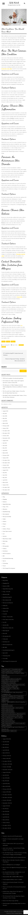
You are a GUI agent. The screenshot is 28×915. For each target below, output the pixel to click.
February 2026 (6, 425)
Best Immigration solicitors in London (11, 678)
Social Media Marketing (8, 558)
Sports (4, 560)
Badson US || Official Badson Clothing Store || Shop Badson (13, 674)
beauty (3, 341)
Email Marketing (6, 511)
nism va (19, 715)
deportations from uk (18, 684)
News (4, 543)
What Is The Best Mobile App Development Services (14, 857)
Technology (5, 563)
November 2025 (6, 433)
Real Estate (5, 551)
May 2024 (5, 477)
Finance (4, 524)
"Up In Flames (6, 669)
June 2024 (5, 475)
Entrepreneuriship (7, 516)
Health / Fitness (6, 528)
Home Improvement (7, 531)
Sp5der (13, 731)
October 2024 (6, 465)
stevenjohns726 (6, 345)
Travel (4, 565)
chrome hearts (14, 680)
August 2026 (5, 411)
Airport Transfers (7, 671)
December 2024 (6, 460)
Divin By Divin (6, 686)
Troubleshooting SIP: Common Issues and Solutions (13, 354)
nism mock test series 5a (8, 713)
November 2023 (6, 489)
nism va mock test (7, 719)
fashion (15, 688)
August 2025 (5, 440)
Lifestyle (5, 536)
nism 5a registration (7, 709)
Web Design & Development (9, 568)
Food (4, 526)
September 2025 (6, 438)
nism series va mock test (8, 715)
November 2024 (6, 462)
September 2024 (6, 467)
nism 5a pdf (19, 707)
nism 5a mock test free (8, 707)
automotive (17, 671)
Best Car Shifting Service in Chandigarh (11, 864)
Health (8, 341)
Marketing (5, 541)
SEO (4, 556)
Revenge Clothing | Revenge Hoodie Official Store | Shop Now (13, 728)
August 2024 (5, 470)
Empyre (14, 686)
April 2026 (5, 420)
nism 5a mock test (7, 705)
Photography (6, 546)
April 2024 (5, 480)
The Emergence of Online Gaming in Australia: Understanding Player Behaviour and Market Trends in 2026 (15, 386)
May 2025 (5, 448)
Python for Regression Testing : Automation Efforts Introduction (15, 359)
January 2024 (5, 485)
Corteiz (12, 682)
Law (4, 533)
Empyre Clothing (6, 688)
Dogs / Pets (5, 506)
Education (5, 509)
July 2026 (5, 413)
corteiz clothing (6, 684)
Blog (4, 496)
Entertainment (6, 514)
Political (4, 548)
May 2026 (5, 418)
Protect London (20, 723)
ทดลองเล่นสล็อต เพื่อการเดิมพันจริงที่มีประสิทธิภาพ (13, 876)
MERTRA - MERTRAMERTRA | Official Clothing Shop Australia (13, 702)
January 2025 (5, 457)
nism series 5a (21, 713)
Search (4, 367)
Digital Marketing (7, 504)
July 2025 (5, 443)
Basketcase (5, 676)
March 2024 (5, 482)
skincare (13, 341)
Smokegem (5, 731)
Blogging (5, 499)
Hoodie (20, 696)
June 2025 (5, 445)
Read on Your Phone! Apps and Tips (11, 900)
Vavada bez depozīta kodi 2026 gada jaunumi (12, 836)
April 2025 (5, 450)
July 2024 (5, 472)
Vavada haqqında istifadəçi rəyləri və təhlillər (12, 879)
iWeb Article (14, 2)
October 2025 (6, 435)
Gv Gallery (5, 690)
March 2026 (5, 423)
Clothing (5, 682)
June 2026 (5, 416)
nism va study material (8, 723)
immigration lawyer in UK (8, 698)
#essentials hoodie (17, 669)
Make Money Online (7, 538)
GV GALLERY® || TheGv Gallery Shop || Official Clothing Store (12, 693)
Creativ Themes (18, 913)
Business (5, 501)
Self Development (7, 553)
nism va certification (7, 717)
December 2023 (6, 487)
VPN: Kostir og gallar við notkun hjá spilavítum (13, 378)
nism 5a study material (8, 711)
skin (21, 325)
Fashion (4, 521)
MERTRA (5, 700)
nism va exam (18, 717)
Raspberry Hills (6, 725)
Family (4, 519)
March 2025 (5, 452)
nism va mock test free (8, 721)
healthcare (12, 696)
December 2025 (6, 430)
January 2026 (5, 428)
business (5, 680)
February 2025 (6, 455)
